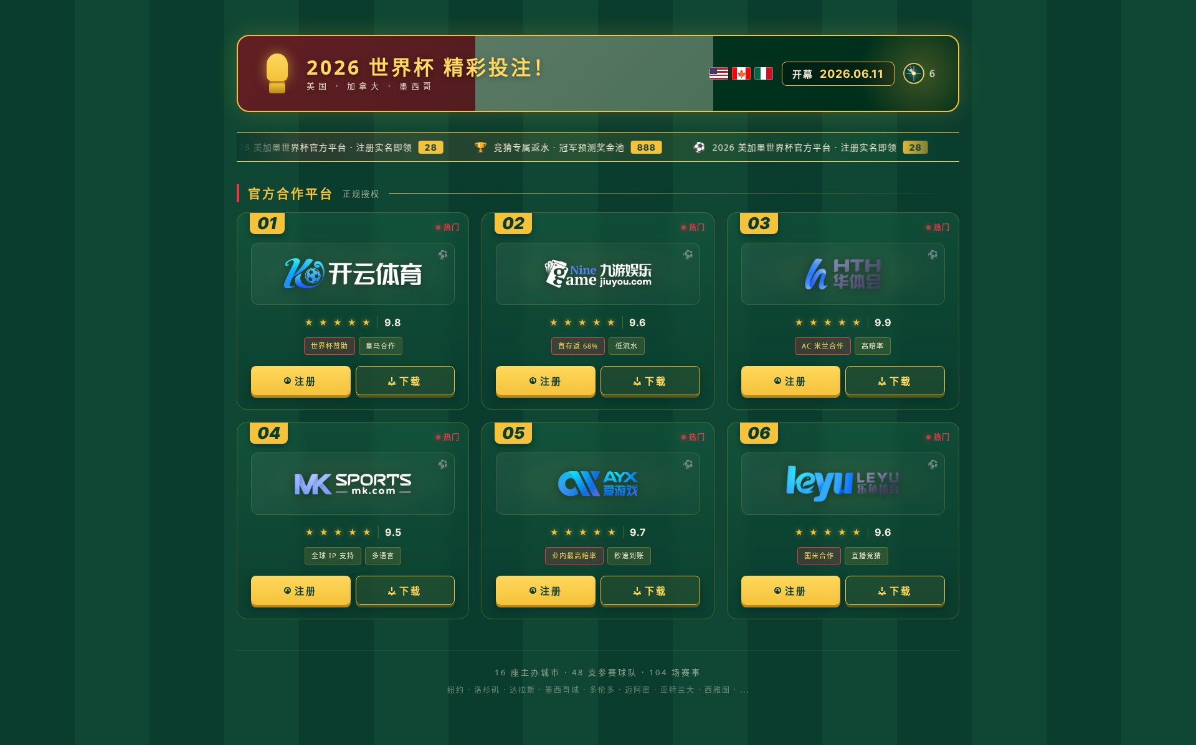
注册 (306, 381)
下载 (410, 381)
